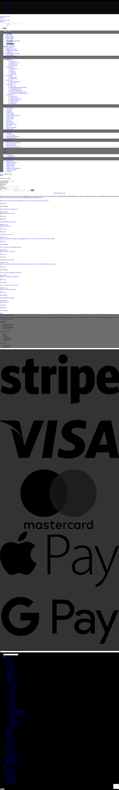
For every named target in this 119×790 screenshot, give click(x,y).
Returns (5, 336)
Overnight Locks (10, 135)
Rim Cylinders (10, 123)
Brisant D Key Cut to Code (7, 260)
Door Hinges (9, 40)
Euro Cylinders (10, 114)
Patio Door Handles (11, 145)
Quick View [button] (3, 203)
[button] (7, 31)
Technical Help (7, 5)
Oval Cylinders (10, 118)
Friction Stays (10, 161)
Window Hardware (8, 158)
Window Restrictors (11, 170)
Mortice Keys (13, 77)
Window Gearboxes (11, 162)
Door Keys (12, 61)
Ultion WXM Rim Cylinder (7, 298)
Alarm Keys (13, 86)
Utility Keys (9, 84)
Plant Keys (12, 71)
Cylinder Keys (13, 78)
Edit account (6, 347)
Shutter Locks (10, 128)
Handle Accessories (11, 49)
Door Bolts (9, 659)
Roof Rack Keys (14, 100)
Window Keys (13, 64)
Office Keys (9, 80)
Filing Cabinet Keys (15, 81)
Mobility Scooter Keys (15, 99)
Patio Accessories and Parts (13, 142)
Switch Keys (13, 73)
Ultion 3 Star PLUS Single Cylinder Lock (10, 272)
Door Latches (9, 43)
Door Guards (9, 39)
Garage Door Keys (14, 62)
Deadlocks (9, 111)
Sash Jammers (10, 55)
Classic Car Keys (14, 97)
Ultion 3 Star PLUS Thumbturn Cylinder (10, 247)
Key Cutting (6, 57)
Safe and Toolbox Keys (16, 90)
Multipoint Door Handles (12, 53)
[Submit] (4, 656)
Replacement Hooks (11, 138)
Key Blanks (9, 75)
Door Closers (9, 660)
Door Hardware (7, 657)
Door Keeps (9, 41)
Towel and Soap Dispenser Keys (18, 92)
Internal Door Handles (12, 50)
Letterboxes (9, 52)
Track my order (7, 345)
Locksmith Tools (10, 156)
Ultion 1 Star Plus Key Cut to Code (9, 285)
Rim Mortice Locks (11, 124)
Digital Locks (9, 112)
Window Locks (10, 167)
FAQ (4, 334)
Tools (4, 152)
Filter (32, 190)
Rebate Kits (9, 121)
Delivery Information (8, 324)
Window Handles (10, 164)
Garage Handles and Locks (13, 115)
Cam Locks (9, 109)
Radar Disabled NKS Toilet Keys (18, 87)
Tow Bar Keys (13, 102)
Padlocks (8, 120)
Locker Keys (13, 83)
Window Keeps (10, 165)
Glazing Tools (10, 155)
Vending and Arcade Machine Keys (19, 93)
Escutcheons (9, 47)
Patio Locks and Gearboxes (13, 147)
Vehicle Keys (9, 94)
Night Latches (10, 117)
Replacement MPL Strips (12, 136)
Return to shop (7, 58)
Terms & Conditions (8, 327)
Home (4, 2)
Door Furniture (10, 662)
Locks (4, 106)
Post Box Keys (13, 65)
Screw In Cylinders (11, 127)
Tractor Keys (13, 74)
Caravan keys (13, 96)
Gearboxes (9, 133)
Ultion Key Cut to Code (6, 234)
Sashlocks (9, 125)
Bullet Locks (9, 108)
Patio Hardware (7, 140)
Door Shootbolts (10, 46)
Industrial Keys (10, 67)
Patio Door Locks (11, 144)
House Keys (9, 59)
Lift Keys (12, 70)
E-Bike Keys (13, 103)
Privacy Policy (7, 329)
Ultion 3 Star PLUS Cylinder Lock (9, 209)
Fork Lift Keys (13, 68)
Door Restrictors (10, 44)
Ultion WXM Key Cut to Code (8, 221)
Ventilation (9, 171)
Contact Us (6, 340)
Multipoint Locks (7, 131)
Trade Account (7, 3)
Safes (4, 149)
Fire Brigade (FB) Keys (16, 89)
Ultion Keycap (4, 310)
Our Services (6, 337)
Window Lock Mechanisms (13, 168)
